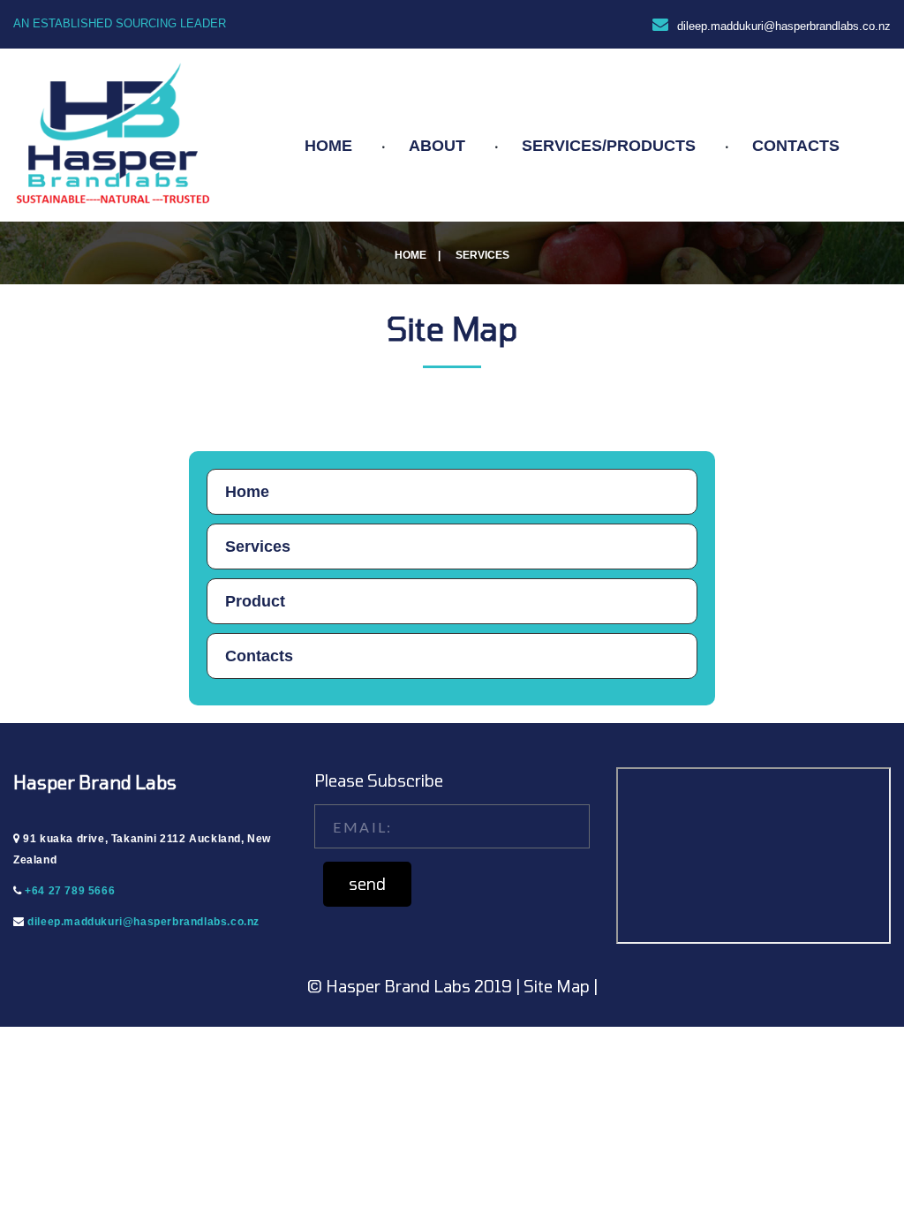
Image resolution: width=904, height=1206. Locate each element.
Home (410, 255)
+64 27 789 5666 (70, 891)
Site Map (558, 986)
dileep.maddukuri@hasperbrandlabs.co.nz (784, 26)
